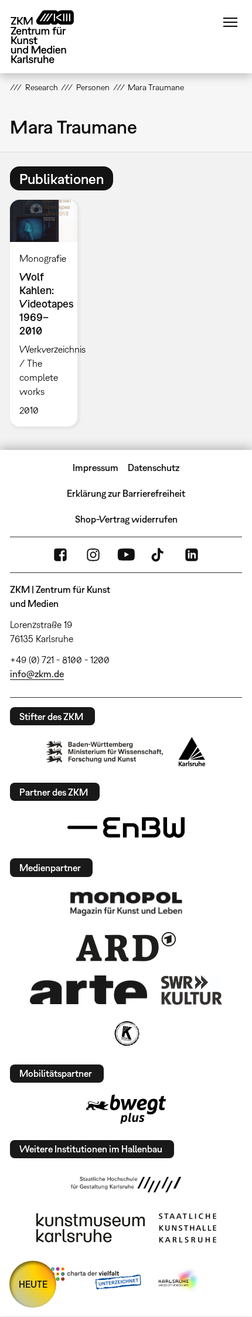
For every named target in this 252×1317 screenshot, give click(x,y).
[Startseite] (51, 36)
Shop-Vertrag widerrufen (126, 519)
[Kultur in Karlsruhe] (126, 1033)
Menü (230, 22)
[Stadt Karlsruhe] (192, 751)
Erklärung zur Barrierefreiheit (126, 493)
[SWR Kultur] (191, 990)
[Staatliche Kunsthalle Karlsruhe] (187, 1228)
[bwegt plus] (126, 1109)
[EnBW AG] (126, 827)
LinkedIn (191, 555)
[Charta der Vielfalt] (96, 1280)
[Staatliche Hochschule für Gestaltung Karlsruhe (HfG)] (126, 1184)
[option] (48, 313)
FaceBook (60, 555)
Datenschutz (153, 467)
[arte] (88, 989)
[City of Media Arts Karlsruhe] (179, 1280)
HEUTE (33, 1284)
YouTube (126, 555)
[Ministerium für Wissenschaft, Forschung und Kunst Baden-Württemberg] (105, 752)
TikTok (159, 555)
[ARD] (126, 946)
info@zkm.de (37, 673)
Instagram (93, 555)
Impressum (95, 467)
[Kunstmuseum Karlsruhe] (90, 1228)
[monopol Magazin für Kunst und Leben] (126, 902)
